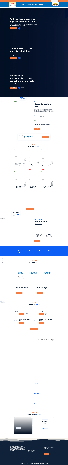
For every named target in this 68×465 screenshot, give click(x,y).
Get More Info (37, 128)
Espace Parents (34, 4)
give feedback (17, 347)
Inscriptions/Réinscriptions (42, 4)
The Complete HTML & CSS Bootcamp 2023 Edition (46, 165)
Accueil (23, 4)
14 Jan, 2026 (44, 423)
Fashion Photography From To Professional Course (33, 165)
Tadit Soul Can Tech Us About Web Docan (25, 320)
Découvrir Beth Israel (28, 4)
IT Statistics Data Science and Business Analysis (20, 187)
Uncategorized (45, 419)
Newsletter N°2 (45, 421)
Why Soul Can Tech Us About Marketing (44, 311)
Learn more (37, 240)
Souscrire (46, 453)
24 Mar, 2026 (18, 431)
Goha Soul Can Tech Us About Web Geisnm (45, 320)
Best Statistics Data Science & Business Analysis (20, 164)
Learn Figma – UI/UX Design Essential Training (46, 187)
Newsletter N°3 (19, 430)
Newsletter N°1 (45, 430)
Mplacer (47, 463)
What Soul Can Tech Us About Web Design (25, 311)
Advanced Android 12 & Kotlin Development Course (33, 187)
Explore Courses (13, 28)
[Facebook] (50, 1)
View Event (21, 313)
